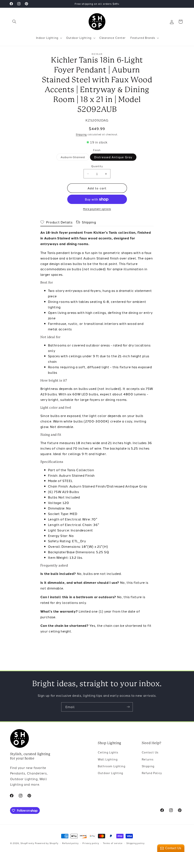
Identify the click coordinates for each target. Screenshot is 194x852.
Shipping (81, 134)
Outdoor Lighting (110, 773)
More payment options (97, 208)
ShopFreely (27, 843)
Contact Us (150, 752)
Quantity (97, 166)
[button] (14, 21)
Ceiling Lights (108, 752)
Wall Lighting (107, 759)
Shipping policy (135, 843)
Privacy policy (90, 843)
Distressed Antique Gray (113, 157)
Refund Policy (152, 773)
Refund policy (70, 843)
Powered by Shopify (46, 843)
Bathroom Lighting (111, 766)
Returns (147, 759)
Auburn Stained (75, 158)
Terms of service (113, 843)
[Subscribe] (128, 707)
